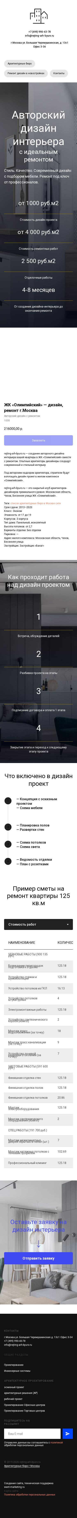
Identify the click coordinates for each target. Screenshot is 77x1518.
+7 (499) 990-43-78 (40, 31)
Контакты (58, 73)
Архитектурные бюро (20, 63)
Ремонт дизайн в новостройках (26, 73)
